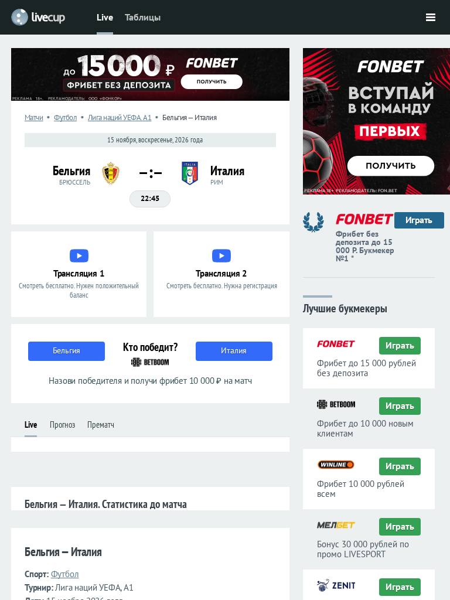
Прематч (100, 424)
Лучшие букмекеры (345, 307)
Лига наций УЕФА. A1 (120, 117)
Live (105, 17)
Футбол (65, 117)
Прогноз (62, 424)
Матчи (34, 117)
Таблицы (143, 17)
